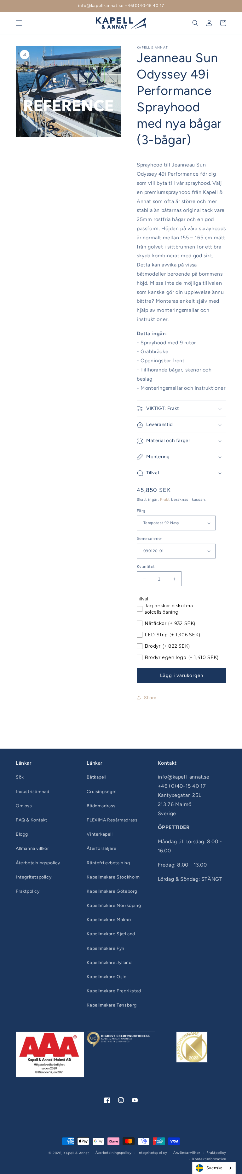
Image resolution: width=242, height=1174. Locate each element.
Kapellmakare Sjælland (111, 934)
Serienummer (149, 538)
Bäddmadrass (101, 806)
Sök (20, 777)
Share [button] (150, 697)
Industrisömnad (32, 791)
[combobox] (214, 1168)
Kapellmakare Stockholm (113, 877)
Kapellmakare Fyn (105, 948)
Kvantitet (146, 566)
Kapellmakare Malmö (109, 919)
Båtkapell (96, 777)
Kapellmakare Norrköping (114, 905)
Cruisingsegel (101, 791)
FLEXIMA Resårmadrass (112, 820)
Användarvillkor (186, 1153)
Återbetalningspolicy (38, 863)
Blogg (22, 834)
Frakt (165, 499)
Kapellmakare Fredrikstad (114, 991)
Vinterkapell (99, 834)
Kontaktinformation (209, 1159)
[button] (19, 23)
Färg (141, 510)
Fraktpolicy (28, 891)
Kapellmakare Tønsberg (112, 1005)
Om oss (24, 806)
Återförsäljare (101, 848)
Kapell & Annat (76, 1153)
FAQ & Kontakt (31, 820)
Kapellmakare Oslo (106, 976)
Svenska (214, 1167)
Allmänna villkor (32, 848)
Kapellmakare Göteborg (112, 891)
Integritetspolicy (33, 877)
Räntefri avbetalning (108, 863)
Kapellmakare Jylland (109, 962)
